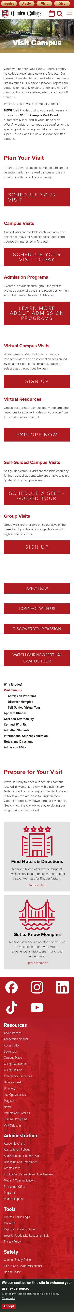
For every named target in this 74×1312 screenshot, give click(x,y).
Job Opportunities (15, 1094)
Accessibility (11, 1045)
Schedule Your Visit (32, 197)
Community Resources (18, 1076)
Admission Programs (22, 696)
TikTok (11, 1007)
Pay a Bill (9, 1223)
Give (62, 3)
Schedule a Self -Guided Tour (37, 495)
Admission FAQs (15, 747)
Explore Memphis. (37, 963)
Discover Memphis (20, 701)
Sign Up (37, 381)
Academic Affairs (14, 1143)
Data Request (12, 1082)
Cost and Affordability (19, 718)
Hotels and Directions (18, 741)
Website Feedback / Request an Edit (26, 1235)
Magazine (10, 1100)
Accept (8, 1306)
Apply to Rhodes (15, 713)
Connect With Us (37, 608)
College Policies (13, 1069)
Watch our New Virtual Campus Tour (37, 658)
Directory (9, 1088)
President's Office (14, 1186)
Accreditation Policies (17, 1149)
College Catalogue (15, 1063)
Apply (26, 3)
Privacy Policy (12, 1241)
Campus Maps (13, 1057)
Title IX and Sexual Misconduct (23, 1265)
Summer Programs (15, 1119)
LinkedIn (62, 987)
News (7, 1106)
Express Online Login (17, 1216)
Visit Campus (13, 690)
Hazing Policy (12, 1271)
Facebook (11, 987)
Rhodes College (21, 14)
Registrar (9, 1192)
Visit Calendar (12, 1125)
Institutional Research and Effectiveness (28, 1174)
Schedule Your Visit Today (37, 257)
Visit (44, 3)
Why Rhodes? (13, 684)
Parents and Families (17, 1112)
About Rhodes (13, 1032)
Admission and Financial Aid (21, 1155)
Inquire (9, 3)
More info (8, 1298)
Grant (54, 115)
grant (17, 129)
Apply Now (37, 588)
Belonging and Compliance (20, 1161)
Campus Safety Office (17, 1259)
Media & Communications (20, 1180)
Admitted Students (16, 730)
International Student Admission (26, 735)
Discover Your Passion (37, 629)
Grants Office (12, 1167)
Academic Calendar (16, 1038)
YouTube (37, 1007)
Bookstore (10, 1051)
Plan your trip (36, 885)
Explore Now (36, 434)
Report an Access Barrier (19, 1229)
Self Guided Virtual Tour (24, 707)
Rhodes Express (14, 1198)
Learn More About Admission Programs (37, 313)
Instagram (37, 987)
